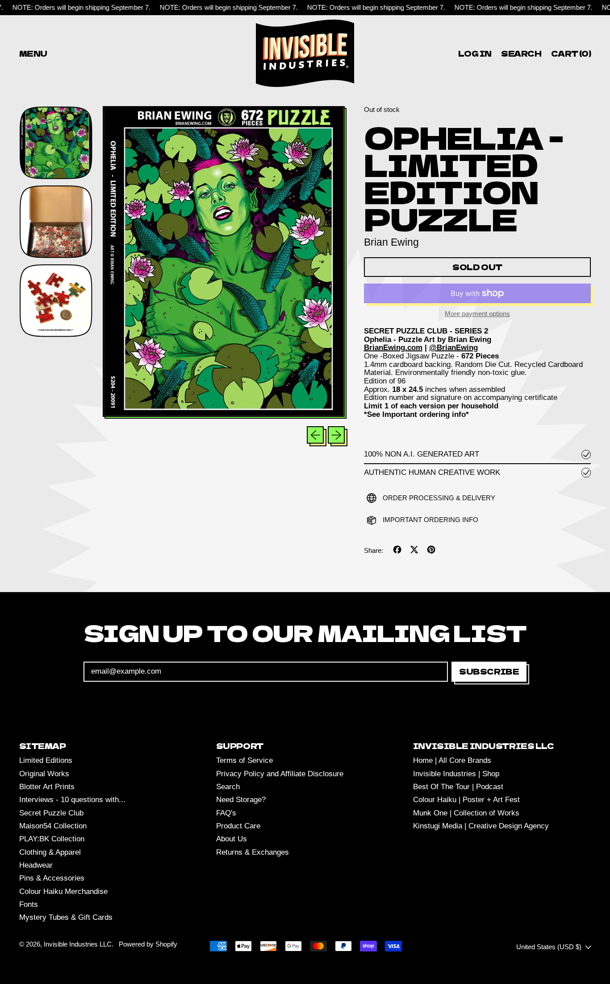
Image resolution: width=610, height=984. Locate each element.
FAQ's (226, 813)
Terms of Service (244, 760)
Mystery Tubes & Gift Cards (66, 917)
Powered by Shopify (148, 944)
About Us (231, 839)
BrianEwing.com (393, 347)
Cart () (571, 55)
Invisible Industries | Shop (456, 774)
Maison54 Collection (53, 826)
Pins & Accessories (51, 878)
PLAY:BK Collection (51, 839)
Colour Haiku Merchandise (63, 891)
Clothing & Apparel (50, 852)
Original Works (44, 774)
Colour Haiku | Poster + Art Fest (466, 799)
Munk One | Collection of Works (466, 813)
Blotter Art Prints (47, 786)
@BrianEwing (453, 347)
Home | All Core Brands (452, 760)
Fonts (28, 904)
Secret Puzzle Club (51, 813)
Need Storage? (241, 799)
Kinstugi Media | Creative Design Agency (481, 826)
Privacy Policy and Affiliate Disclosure (279, 774)
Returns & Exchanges (252, 852)
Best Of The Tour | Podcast (458, 786)
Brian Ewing (391, 242)
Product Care (238, 826)
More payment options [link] (477, 313)
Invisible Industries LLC (78, 944)
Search (228, 786)
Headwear (36, 865)
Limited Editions (45, 760)
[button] (522, 53)
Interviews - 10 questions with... (72, 799)
